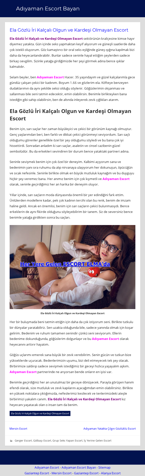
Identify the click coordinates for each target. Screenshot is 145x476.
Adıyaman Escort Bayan (48, 8)
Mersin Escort (18, 428)
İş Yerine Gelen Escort (97, 440)
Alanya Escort (111, 473)
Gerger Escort (23, 440)
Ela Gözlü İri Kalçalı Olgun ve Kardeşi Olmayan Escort (40, 413)
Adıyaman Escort (47, 467)
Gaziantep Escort (37, 473)
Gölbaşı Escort (42, 440)
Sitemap (104, 467)
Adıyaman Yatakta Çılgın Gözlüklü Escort (109, 428)
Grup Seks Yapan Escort (67, 440)
